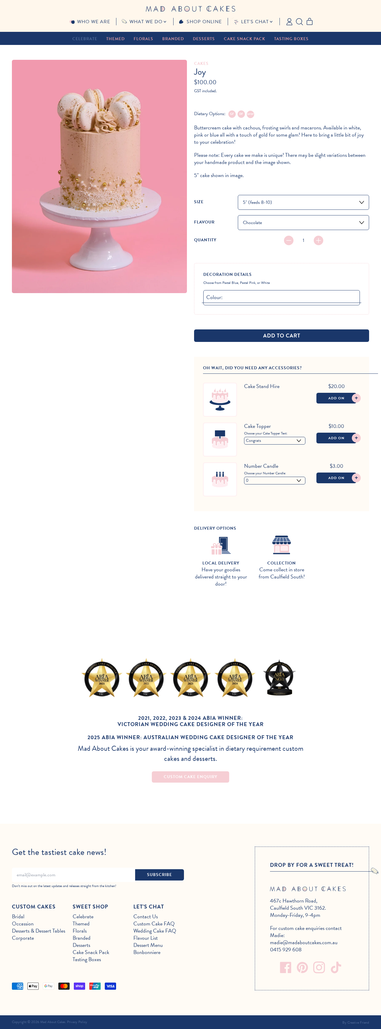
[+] (318, 240)
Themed (115, 39)
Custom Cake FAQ (154, 923)
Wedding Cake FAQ (154, 931)
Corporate (23, 938)
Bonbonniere (146, 952)
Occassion (23, 923)
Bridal (18, 916)
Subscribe (159, 875)
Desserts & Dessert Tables (38, 931)
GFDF (250, 114)
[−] (288, 240)
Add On (342, 398)
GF (232, 114)
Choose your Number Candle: (265, 473)
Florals (143, 39)
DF (241, 114)
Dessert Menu (148, 945)
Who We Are (93, 21)
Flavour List (145, 938)
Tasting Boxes (291, 39)
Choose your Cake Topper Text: (266, 433)
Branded (173, 39)
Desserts (204, 39)
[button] (299, 21)
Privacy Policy (77, 1022)
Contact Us (145, 916)
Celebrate (84, 39)
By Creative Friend (355, 1022)
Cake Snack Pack (244, 39)
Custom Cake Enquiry (190, 777)
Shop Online (204, 21)
